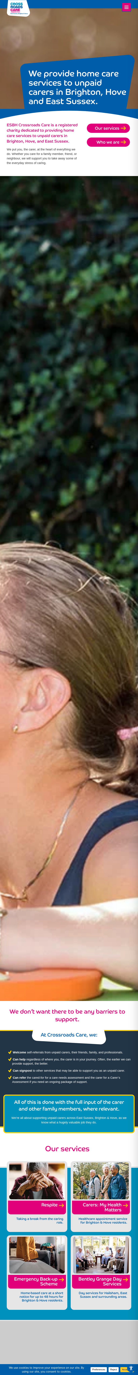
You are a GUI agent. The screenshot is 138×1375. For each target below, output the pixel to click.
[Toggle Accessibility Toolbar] (131, 1368)
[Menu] (126, 7)
